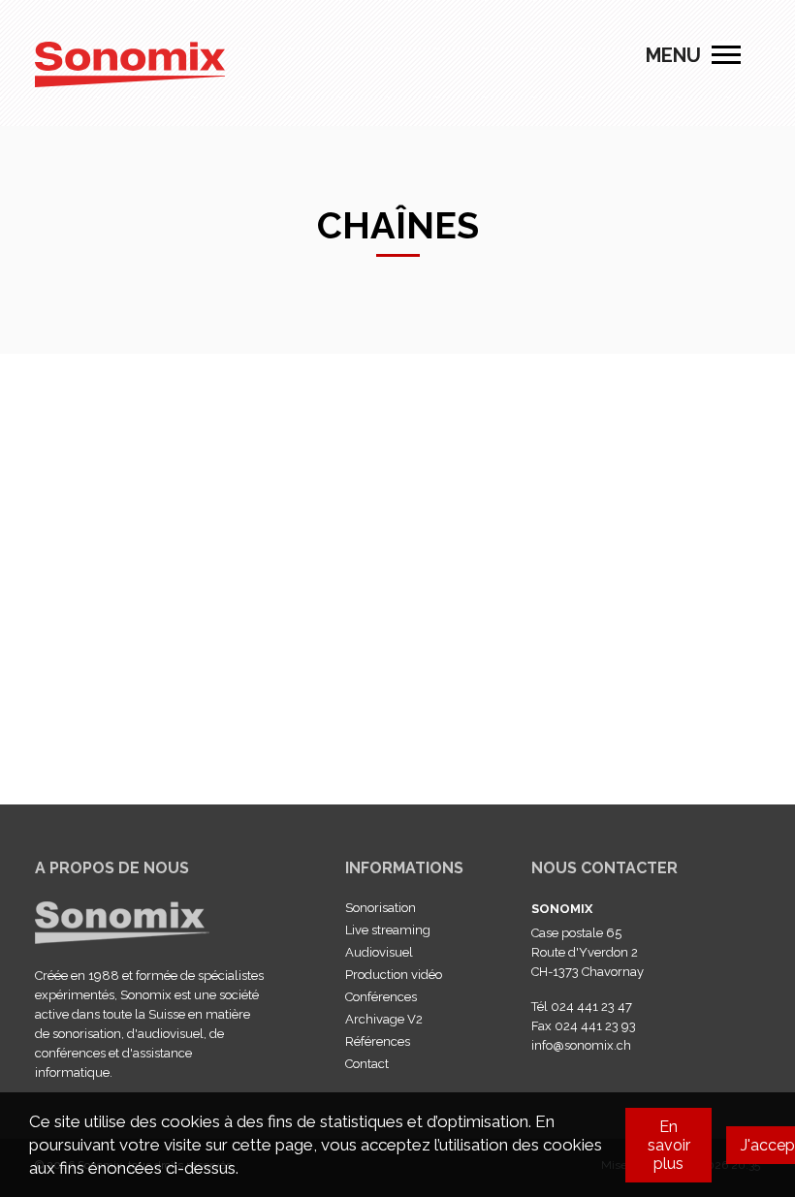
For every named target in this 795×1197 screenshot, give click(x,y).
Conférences (381, 997)
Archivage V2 (384, 1019)
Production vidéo (393, 974)
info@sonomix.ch (581, 1045)
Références (377, 1041)
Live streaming (387, 930)
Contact (367, 1063)
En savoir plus (669, 1145)
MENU (726, 55)
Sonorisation (380, 907)
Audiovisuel (379, 952)
